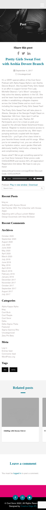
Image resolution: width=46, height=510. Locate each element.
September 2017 (9, 288)
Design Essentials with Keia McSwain (18, 216)
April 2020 (6, 253)
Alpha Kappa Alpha (10, 306)
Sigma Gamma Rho (10, 329)
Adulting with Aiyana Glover (14, 204)
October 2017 (8, 285)
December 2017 (9, 279)
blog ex (5, 202)
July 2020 (6, 244)
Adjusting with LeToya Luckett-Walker (18, 213)
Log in (4, 347)
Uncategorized (24, 74)
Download (33, 184)
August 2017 (7, 291)
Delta (4, 320)
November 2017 (9, 282)
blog (3, 309)
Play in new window (18, 184)
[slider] (39, 178)
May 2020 (6, 250)
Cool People (7, 315)
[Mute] (34, 178)
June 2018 (6, 262)
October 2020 (8, 235)
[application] (23, 178)
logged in (17, 473)
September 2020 (9, 238)
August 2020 (7, 241)
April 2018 (6, 267)
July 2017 (6, 294)
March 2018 (7, 270)
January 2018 (8, 276)
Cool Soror (6, 318)
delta (13, 369)
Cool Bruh (6, 312)
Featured (6, 326)
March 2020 (7, 256)
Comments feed (9, 353)
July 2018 (6, 259)
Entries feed (7, 350)
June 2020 (6, 247)
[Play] (5, 178)
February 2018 (8, 273)
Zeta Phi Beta (8, 335)
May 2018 (6, 265)
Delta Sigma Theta (10, 323)
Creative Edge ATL (29, 506)
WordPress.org (8, 356)
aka (5, 369)
